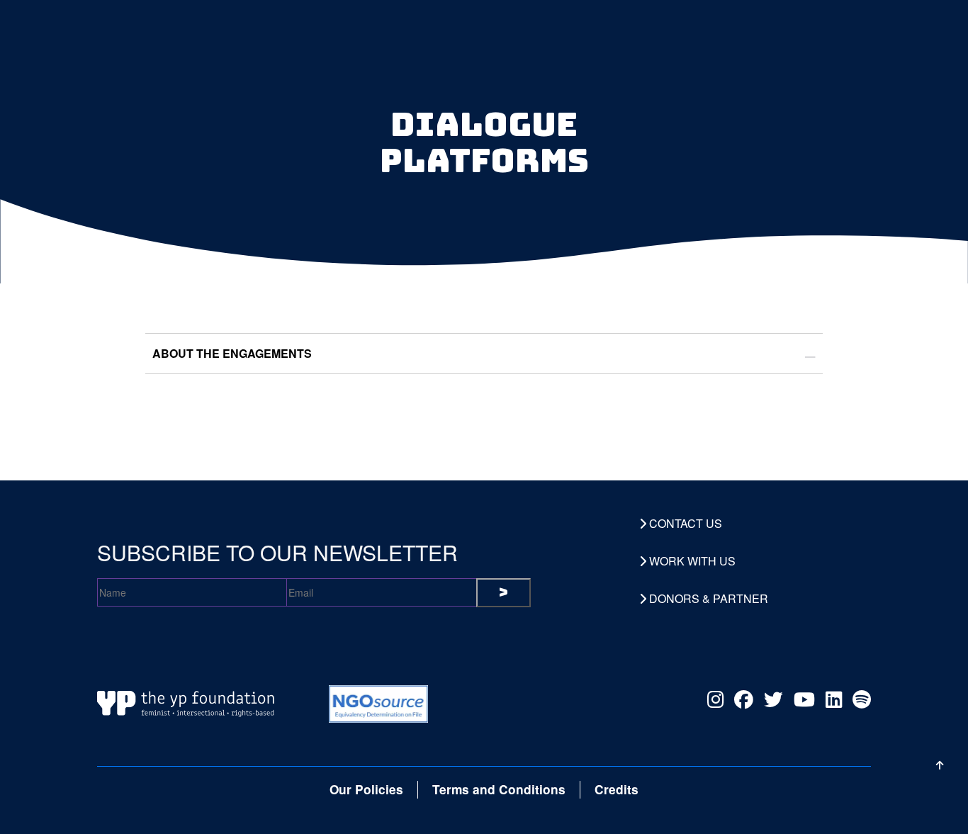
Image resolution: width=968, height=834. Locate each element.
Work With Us (691, 561)
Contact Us (684, 523)
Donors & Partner (707, 599)
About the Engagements (232, 353)
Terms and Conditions (498, 789)
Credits (616, 789)
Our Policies (366, 789)
